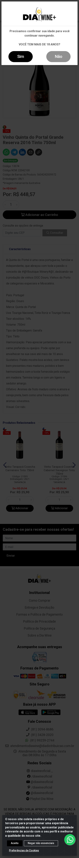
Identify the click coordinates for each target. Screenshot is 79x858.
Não (58, 56)
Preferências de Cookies (24, 850)
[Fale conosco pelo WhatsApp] (70, 839)
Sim (20, 56)
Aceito (15, 843)
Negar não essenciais (41, 843)
